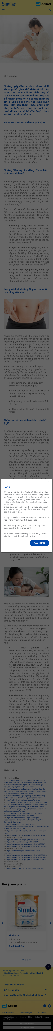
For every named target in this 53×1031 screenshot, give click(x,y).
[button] (39, 543)
